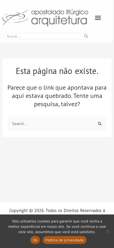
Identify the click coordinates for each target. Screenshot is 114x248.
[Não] (107, 231)
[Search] (86, 36)
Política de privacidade (64, 240)
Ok (35, 240)
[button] (98, 18)
